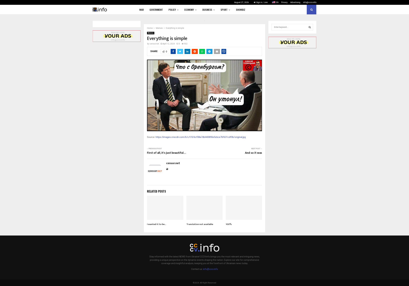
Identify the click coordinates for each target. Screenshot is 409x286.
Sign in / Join (262, 2)
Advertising (295, 2)
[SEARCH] (309, 27)
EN (277, 2)
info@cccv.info (309, 2)
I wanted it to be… (156, 224)
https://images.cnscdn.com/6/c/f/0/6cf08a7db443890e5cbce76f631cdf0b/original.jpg (201, 137)
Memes (151, 33)
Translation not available (199, 224)
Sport (224, 9)
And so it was (253, 153)
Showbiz (240, 9)
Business (207, 9)
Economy (189, 9)
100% (229, 224)
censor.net (154, 44)
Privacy (284, 2)
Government (156, 9)
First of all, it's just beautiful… (166, 153)
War (141, 9)
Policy (172, 9)
